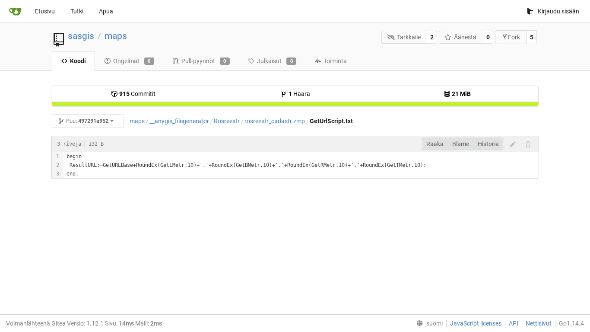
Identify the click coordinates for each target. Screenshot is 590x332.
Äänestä (465, 37)
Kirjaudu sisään (558, 11)
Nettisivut (539, 323)
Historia (488, 143)
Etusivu (45, 11)
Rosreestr (227, 121)
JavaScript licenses (475, 323)
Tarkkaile (409, 37)
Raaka (435, 143)
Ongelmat (132, 60)
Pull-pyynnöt (203, 60)
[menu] (428, 323)
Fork (514, 37)
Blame (460, 143)
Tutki (76, 11)
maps (116, 36)
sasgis (81, 36)
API (513, 323)
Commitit (137, 93)
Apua (106, 11)
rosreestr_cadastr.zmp (274, 121)
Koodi (78, 60)
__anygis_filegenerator (179, 121)
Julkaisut (275, 60)
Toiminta (335, 60)
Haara (299, 93)
